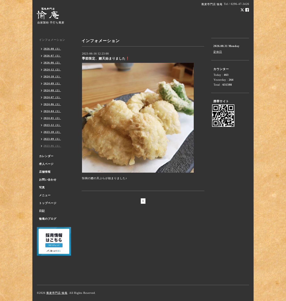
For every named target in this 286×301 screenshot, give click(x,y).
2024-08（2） (52, 90)
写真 (42, 187)
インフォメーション (52, 39)
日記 (42, 210)
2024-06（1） (52, 104)
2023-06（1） (52, 145)
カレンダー (46, 156)
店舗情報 (45, 171)
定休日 (217, 51)
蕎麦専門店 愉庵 (56, 293)
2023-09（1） (52, 139)
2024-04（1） (52, 111)
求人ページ (46, 163)
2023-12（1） (52, 125)
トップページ (48, 203)
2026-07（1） (52, 55)
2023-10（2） (52, 132)
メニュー (45, 195)
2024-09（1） (52, 83)
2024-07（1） (52, 97)
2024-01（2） (52, 118)
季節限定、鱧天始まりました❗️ (106, 58)
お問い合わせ (48, 179)
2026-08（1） (52, 48)
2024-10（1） (52, 76)
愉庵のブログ (48, 218)
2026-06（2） (52, 62)
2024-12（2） (52, 69)
